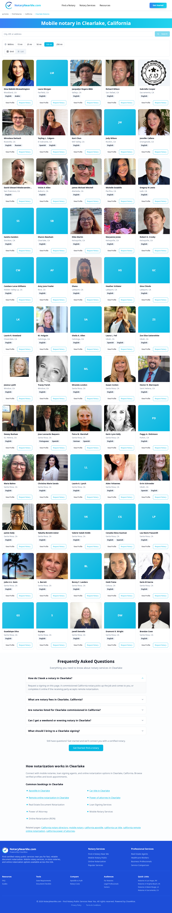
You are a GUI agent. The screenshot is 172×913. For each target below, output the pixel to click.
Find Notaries (17, 14)
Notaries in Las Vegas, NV (147, 880)
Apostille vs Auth (76, 880)
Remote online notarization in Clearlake (49, 797)
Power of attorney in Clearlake (104, 797)
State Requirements (43, 880)
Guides (4, 884)
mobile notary (76, 827)
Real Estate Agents (139, 854)
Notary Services (87, 5)
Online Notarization (97, 861)
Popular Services (95, 865)
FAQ (3, 880)
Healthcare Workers (140, 857)
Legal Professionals (111, 884)
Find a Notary (68, 5)
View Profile (10, 103)
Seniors (107, 887)
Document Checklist (43, 884)
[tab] (10, 51)
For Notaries (108, 880)
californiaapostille (94, 827)
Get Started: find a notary (86, 747)
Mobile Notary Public (97, 857)
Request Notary (25, 103)
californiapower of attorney (60, 831)
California (28, 14)
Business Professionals (141, 861)
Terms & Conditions (93, 905)
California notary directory (54, 827)
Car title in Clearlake (99, 790)
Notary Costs (75, 884)
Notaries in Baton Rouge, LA (148, 887)
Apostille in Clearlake (39, 790)
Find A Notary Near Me (98, 854)
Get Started (158, 5)
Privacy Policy (76, 905)
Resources (105, 5)
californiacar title (113, 827)
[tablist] (15, 51)
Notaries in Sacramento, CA (148, 890)
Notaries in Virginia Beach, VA (149, 884)
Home (6, 14)
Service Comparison (140, 865)
